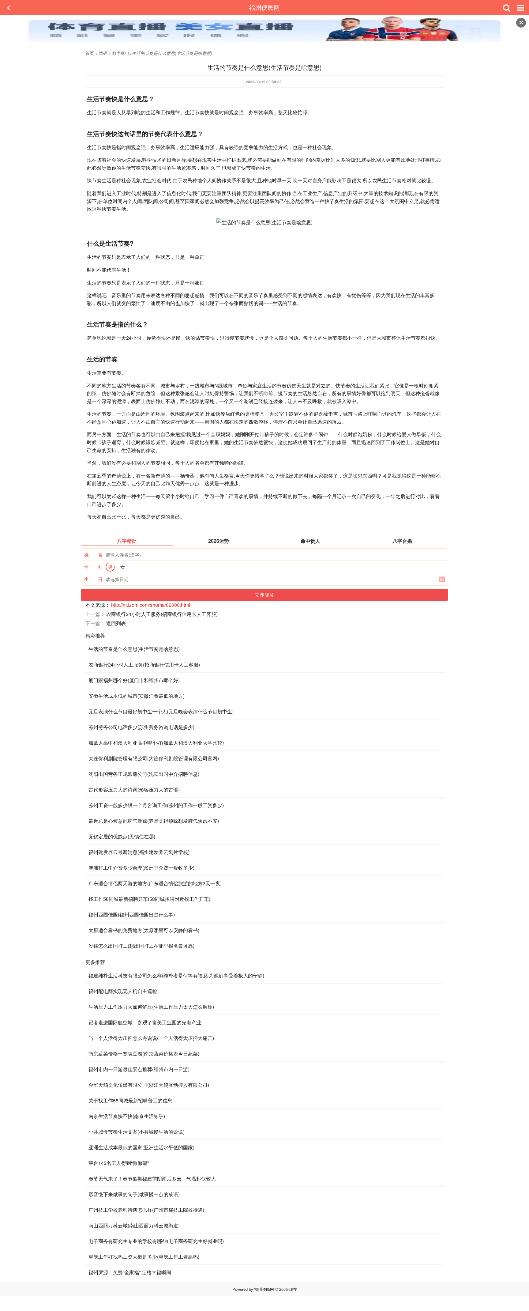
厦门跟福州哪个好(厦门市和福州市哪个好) (134, 680)
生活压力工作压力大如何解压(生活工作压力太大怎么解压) (151, 1006)
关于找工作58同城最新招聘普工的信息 (130, 1100)
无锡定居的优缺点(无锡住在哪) (121, 836)
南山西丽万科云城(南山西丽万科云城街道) (134, 1225)
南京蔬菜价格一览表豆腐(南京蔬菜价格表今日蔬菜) (143, 1053)
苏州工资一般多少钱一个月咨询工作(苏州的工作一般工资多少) (156, 805)
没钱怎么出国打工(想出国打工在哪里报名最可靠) (141, 945)
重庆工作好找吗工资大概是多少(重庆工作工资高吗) (143, 1256)
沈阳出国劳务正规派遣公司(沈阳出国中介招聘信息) (143, 773)
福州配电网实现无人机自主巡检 (122, 991)
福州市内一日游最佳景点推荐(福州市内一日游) (138, 1069)
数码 (103, 53)
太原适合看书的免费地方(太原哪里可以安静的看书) (143, 930)
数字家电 (120, 53)
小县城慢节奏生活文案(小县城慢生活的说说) (136, 1131)
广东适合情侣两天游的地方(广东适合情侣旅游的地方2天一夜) (155, 883)
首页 (89, 53)
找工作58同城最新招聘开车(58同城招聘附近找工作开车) (149, 898)
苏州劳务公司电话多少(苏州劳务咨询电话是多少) (141, 727)
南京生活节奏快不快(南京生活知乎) (126, 1116)
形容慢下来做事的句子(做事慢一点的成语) (134, 1194)
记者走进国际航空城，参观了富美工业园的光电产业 (144, 1022)
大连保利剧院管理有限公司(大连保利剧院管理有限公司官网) (153, 758)
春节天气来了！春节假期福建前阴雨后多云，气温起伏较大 (152, 1178)
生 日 (93, 579)
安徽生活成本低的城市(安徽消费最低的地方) (136, 695)
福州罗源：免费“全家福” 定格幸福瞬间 (129, 1272)
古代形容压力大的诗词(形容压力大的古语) (134, 789)
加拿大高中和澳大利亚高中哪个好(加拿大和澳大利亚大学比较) (156, 742)
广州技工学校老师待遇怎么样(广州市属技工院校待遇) (146, 1209)
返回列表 (116, 623)
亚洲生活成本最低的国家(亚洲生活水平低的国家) (141, 1147)
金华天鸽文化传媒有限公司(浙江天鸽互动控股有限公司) (148, 1084)
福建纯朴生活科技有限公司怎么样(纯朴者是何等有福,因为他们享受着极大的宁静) (176, 975)
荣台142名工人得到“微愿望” (118, 1162)
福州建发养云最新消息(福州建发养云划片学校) (138, 852)
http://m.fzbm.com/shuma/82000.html (150, 604)
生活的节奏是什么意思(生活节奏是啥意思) (134, 648)
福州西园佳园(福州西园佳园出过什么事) (131, 914)
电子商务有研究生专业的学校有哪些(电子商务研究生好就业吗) (156, 1241)
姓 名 (93, 554)
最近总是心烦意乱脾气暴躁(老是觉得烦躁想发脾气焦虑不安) (153, 820)
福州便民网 (264, 7)
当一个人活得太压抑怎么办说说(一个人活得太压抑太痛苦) (151, 1037)
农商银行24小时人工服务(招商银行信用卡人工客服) (162, 614)
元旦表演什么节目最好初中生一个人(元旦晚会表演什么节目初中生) (161, 711)
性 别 (93, 567)
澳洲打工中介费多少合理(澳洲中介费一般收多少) (141, 867)
